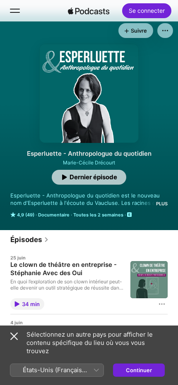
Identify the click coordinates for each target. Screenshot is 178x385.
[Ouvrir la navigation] (15, 11)
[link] (29, 239)
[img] (88, 11)
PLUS (162, 204)
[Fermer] (14, 336)
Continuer (139, 370)
